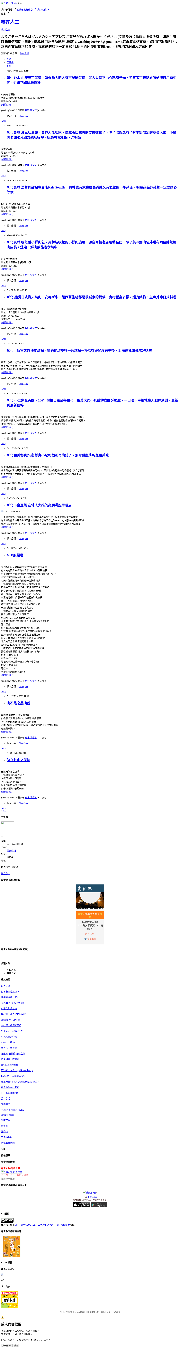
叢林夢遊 (5, 1098)
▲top (3, 121)
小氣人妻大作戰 (9, 1037)
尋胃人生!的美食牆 (10, 1168)
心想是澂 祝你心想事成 (12, 1110)
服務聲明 (116, 1312)
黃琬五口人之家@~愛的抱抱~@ (17, 1070)
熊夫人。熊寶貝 (9, 1048)
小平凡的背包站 (9, 1008)
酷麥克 (4, 1131)
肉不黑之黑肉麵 (18, 703)
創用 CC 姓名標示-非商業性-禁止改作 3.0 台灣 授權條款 (42, 1225)
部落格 (10, 62)
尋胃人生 (10, 21)
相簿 (9, 59)
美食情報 (24, 53)
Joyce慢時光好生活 (10, 1020)
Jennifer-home (7, 1115)
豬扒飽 (4, 1126)
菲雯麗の (5, 1104)
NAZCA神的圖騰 (9, 1065)
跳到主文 (5, 29)
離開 (16, 1346)
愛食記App (92, 1197)
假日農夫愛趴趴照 (10, 991)
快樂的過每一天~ (9, 997)
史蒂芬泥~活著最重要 (12, 1031)
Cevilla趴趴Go (8, 1042)
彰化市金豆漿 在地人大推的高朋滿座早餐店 (39, 505)
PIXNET (69, 1312)
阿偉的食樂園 (8, 1143)
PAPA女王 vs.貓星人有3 (12, 1076)
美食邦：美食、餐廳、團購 (14, 1175)
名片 (9, 66)
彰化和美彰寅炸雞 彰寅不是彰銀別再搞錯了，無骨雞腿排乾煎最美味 (58, 455)
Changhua (23, 116)
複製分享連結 (8, 1179)
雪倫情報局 (6, 1137)
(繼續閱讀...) (7, 104)
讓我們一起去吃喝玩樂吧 (13, 1014)
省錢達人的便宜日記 (11, 1025)
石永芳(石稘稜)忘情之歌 (13, 1053)
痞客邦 (28, 110)
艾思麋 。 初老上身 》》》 (13, 1003)
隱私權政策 (105, 1312)
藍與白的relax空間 (10, 1087)
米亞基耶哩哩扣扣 (10, 1093)
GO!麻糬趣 (15, 555)
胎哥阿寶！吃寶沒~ (10, 1059)
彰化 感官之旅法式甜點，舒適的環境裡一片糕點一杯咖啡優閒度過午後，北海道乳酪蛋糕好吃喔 (79, 350)
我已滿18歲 (7, 1346)
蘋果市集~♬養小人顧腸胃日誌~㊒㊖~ (20, 1082)
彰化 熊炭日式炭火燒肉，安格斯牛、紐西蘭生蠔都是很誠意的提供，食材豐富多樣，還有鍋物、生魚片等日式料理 (91, 297)
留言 (34, 110)
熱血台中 (5, 873)
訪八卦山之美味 (18, 760)
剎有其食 (5, 1120)
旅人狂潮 (5, 986)
